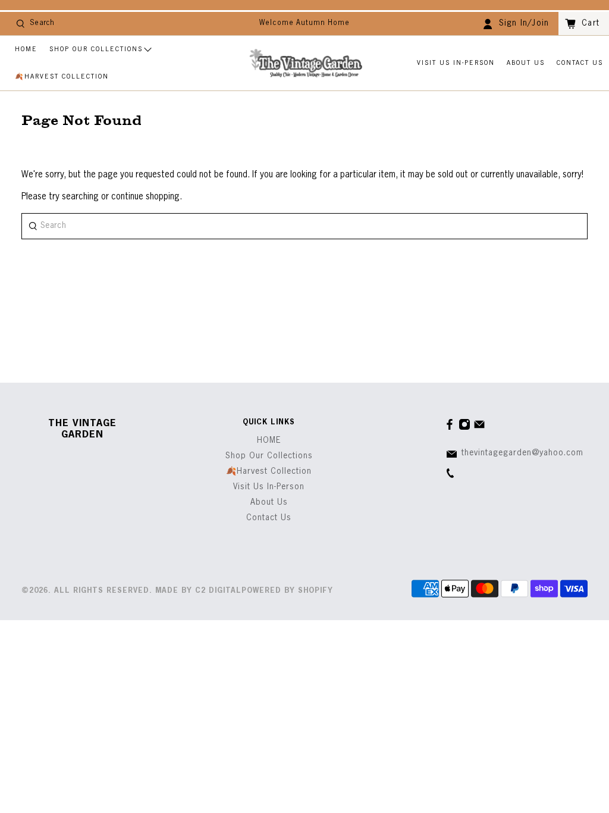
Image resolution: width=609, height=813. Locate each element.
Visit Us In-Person (456, 63)
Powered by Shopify (287, 591)
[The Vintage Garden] (305, 63)
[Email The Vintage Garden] (479, 428)
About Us (526, 63)
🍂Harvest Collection (62, 76)
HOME (26, 49)
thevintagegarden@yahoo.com (522, 453)
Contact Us (580, 63)
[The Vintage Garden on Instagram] (464, 428)
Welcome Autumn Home (304, 23)
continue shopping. (145, 196)
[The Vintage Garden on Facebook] (450, 428)
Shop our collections (96, 49)
